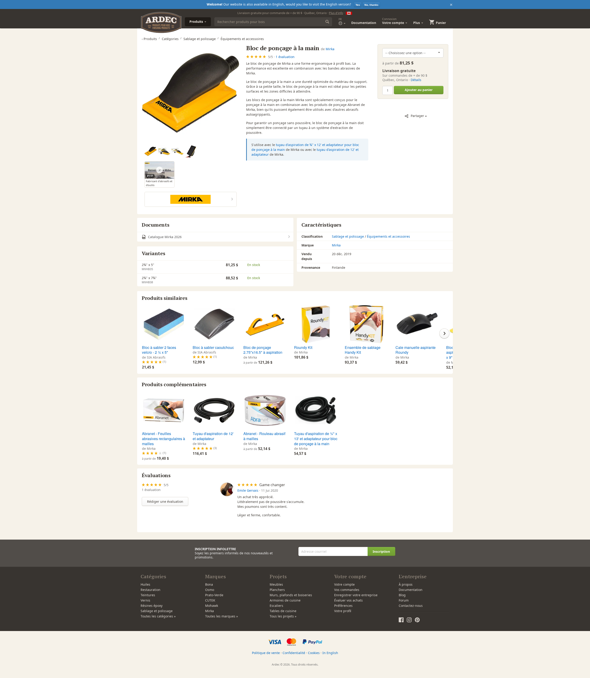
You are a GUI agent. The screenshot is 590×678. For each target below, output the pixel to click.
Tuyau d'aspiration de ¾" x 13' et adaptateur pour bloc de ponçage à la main (315, 438)
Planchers (277, 589)
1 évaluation (285, 57)
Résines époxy (151, 605)
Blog (402, 595)
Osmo (209, 589)
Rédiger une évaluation (165, 501)
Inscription (381, 551)
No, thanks (371, 4)
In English (330, 653)
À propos (406, 584)
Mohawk (211, 605)
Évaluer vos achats (348, 600)
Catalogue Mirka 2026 (164, 237)
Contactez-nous (411, 605)
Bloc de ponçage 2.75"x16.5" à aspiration (262, 350)
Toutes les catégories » (158, 616)
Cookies (314, 653)
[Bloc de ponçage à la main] (190, 93)
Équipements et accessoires (388, 236)
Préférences (343, 605)
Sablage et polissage (348, 236)
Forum (404, 600)
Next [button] (444, 333)
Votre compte (344, 584)
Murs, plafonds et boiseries (291, 595)
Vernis (145, 600)
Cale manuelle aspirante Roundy (415, 350)
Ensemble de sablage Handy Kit (363, 350)
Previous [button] (146, 333)
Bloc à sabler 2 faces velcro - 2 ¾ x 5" (159, 350)
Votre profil (342, 611)
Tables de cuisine (283, 611)
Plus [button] (417, 22)
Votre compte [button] (393, 21)
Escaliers (276, 605)
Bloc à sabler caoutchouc (213, 347)
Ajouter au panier (419, 90)
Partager (417, 116)
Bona (209, 584)
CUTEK (210, 600)
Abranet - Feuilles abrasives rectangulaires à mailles (163, 438)
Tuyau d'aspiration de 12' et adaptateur (213, 436)
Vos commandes (346, 589)
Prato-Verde (214, 595)
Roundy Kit (303, 347)
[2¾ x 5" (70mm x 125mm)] (164, 151)
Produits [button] (196, 21)
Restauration (150, 589)
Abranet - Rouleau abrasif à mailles (264, 436)
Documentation (363, 22)
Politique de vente (266, 653)
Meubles (276, 584)
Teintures (148, 595)
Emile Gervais (247, 490)
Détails (416, 80)
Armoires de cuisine (285, 600)
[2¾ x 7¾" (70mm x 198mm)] (151, 151)
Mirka (330, 49)
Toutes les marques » (221, 616)
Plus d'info (336, 13)
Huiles (145, 584)
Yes (358, 4)
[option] (151, 151)
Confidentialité (294, 653)
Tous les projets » (283, 616)
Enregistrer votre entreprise (356, 595)
